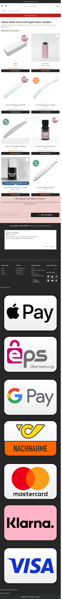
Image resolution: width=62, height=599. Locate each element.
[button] (58, 6)
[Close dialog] (59, 597)
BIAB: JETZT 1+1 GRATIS (30, 15)
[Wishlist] (27, 35)
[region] (30, 239)
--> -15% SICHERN (45, 215)
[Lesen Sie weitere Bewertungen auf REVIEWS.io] (51, 255)
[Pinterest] (48, 281)
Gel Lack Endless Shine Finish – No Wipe (15, 187)
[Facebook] (48, 277)
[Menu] (3, 6)
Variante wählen (15, 70)
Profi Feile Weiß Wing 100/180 (45, 187)
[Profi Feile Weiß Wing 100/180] (45, 171)
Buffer (15, 63)
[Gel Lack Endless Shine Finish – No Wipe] (15, 171)
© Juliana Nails (5, 593)
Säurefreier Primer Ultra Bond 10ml (45, 146)
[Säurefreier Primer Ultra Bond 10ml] (45, 130)
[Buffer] (15, 47)
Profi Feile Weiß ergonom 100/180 (45, 105)
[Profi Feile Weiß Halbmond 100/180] (15, 89)
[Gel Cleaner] (45, 47)
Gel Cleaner (45, 63)
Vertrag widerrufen (36, 281)
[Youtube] (52, 281)
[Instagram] (56, 277)
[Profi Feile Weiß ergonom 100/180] (45, 89)
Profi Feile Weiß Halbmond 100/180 (15, 105)
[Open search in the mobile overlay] (30, 11)
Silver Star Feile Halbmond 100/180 (15, 146)
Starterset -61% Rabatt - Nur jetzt (30, 597)
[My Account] (6, 6)
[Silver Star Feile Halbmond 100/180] (15, 130)
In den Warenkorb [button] (15, 112)
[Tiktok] (56, 281)
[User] (52, 277)
